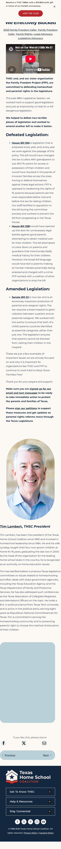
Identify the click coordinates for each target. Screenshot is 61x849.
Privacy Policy (30, 833)
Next (46, 755)
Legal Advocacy (43, 34)
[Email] (44, 743)
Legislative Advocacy (30, 38)
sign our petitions (26, 408)
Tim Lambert (11, 526)
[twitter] (24, 821)
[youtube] (43, 821)
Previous (10, 755)
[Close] (54, 6)
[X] (23, 743)
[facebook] (17, 821)
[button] (30, 792)
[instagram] (37, 821)
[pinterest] (30, 821)
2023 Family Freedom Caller (20, 30)
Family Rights (24, 34)
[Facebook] (3, 743)
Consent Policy (46, 833)
